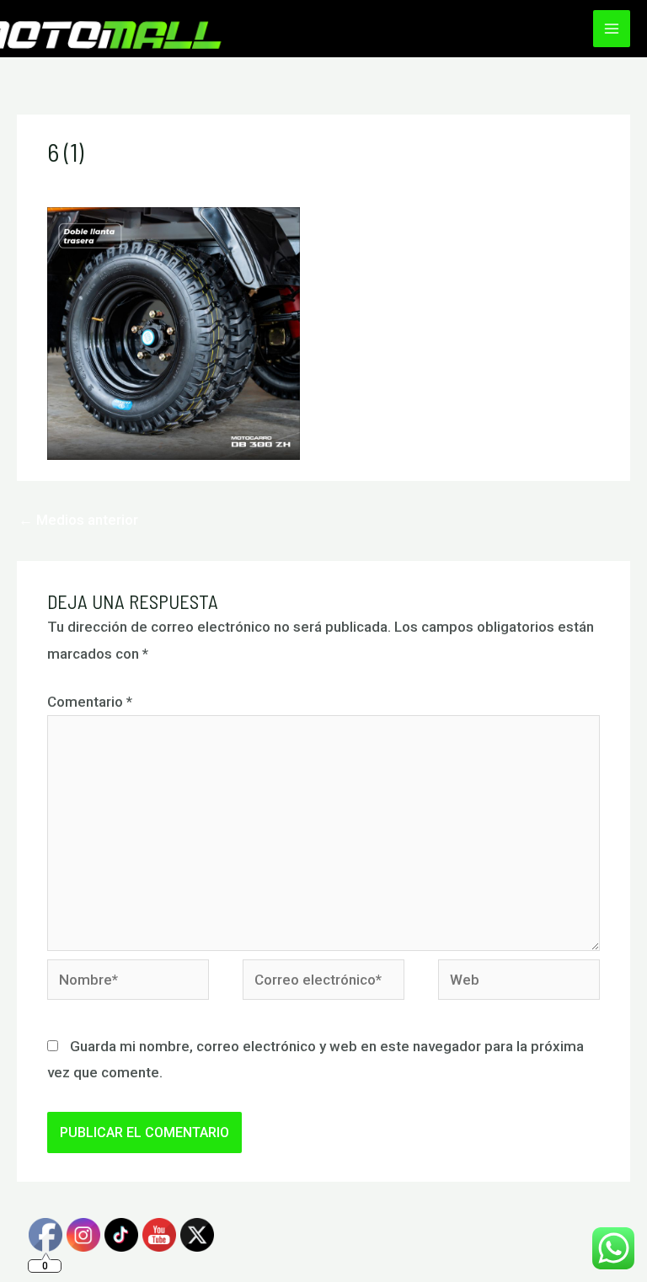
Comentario (89, 701)
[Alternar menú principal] (611, 28)
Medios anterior (78, 519)
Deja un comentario (109, 182)
